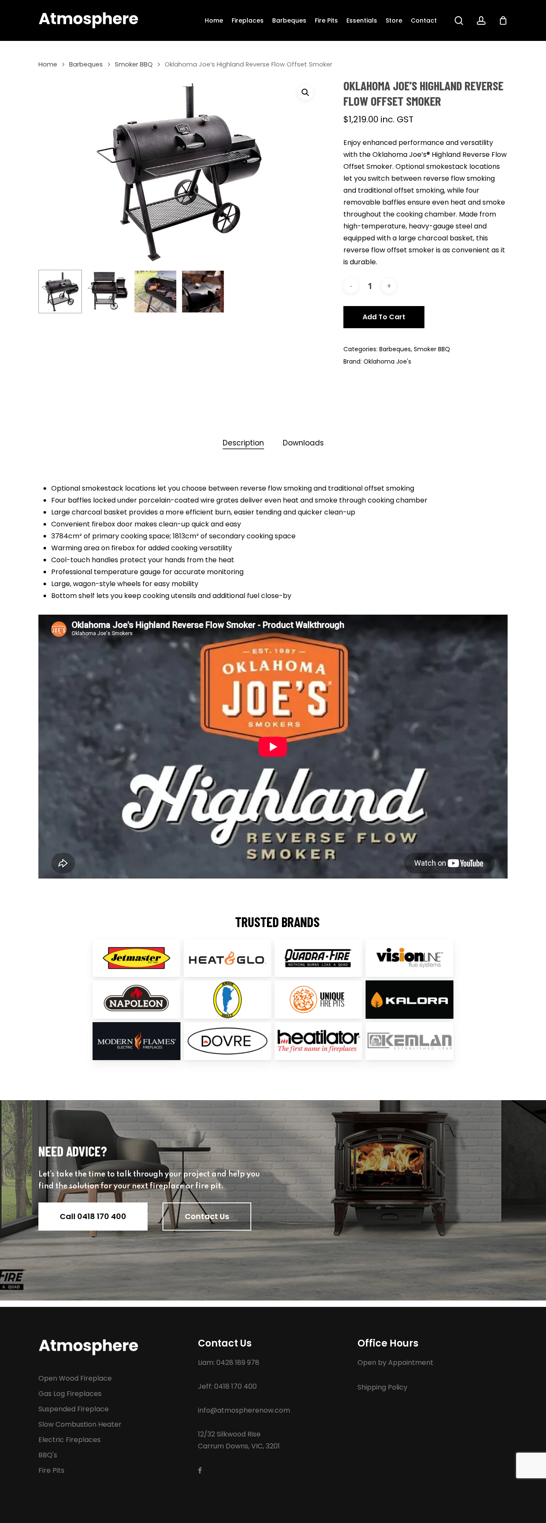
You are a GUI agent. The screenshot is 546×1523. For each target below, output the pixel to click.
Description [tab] (243, 443)
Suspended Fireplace (73, 1409)
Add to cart (384, 317)
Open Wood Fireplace (75, 1378)
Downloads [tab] (303, 443)
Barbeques (86, 64)
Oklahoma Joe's (387, 361)
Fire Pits (51, 1470)
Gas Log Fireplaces (70, 1394)
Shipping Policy (382, 1387)
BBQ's (47, 1455)
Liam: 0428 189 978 (228, 1362)
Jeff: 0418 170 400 (227, 1386)
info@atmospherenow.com (244, 1410)
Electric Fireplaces (69, 1440)
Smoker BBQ (134, 64)
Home (47, 64)
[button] (305, 92)
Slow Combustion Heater (80, 1424)
